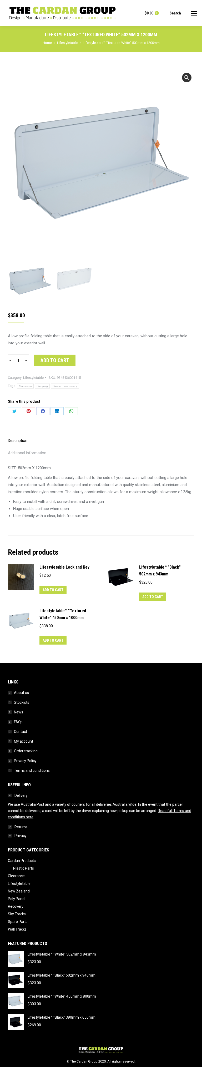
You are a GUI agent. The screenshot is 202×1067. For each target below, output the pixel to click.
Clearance (16, 876)
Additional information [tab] (27, 453)
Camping (42, 386)
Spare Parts (18, 922)
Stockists (21, 702)
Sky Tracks (17, 914)
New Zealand (19, 891)
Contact (20, 731)
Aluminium (25, 386)
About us (21, 693)
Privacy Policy (25, 761)
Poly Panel (16, 899)
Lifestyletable (33, 378)
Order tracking (26, 751)
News (18, 712)
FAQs (18, 722)
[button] (186, 77)
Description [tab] (17, 440)
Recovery (15, 906)
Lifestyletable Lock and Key (64, 567)
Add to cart (55, 360)
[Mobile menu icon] (194, 13)
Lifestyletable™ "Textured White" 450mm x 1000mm (62, 614)
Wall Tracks (17, 929)
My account (23, 741)
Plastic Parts (23, 868)
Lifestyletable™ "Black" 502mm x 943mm (160, 570)
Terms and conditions (32, 770)
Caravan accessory (65, 386)
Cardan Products (22, 861)
